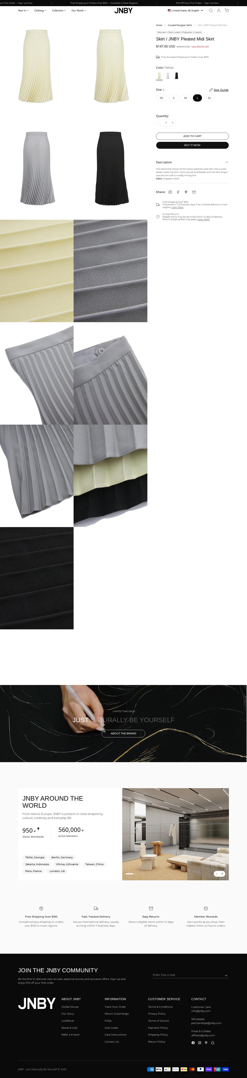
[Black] (176, 75)
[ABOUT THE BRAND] (123, 723)
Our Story (67, 1013)
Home (159, 25)
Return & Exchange (117, 1013)
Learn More (177, 207)
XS (163, 99)
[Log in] (219, 10)
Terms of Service (158, 1020)
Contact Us (112, 1041)
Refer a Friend (70, 1034)
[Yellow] (159, 75)
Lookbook (67, 1020)
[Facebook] (178, 192)
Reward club (69, 1027)
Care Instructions (115, 1034)
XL (211, 99)
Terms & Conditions (160, 1006)
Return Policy (156, 1041)
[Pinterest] (186, 192)
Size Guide (111, 1027)
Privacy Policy (156, 1013)
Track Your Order (115, 1006)
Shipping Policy (158, 1034)
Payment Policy (158, 1027)
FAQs (108, 1020)
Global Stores (69, 1006)
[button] (211, 10)
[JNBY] (123, 10)
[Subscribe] (226, 975)
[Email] (194, 192)
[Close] (244, 1060)
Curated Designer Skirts (180, 25)
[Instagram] (170, 192)
